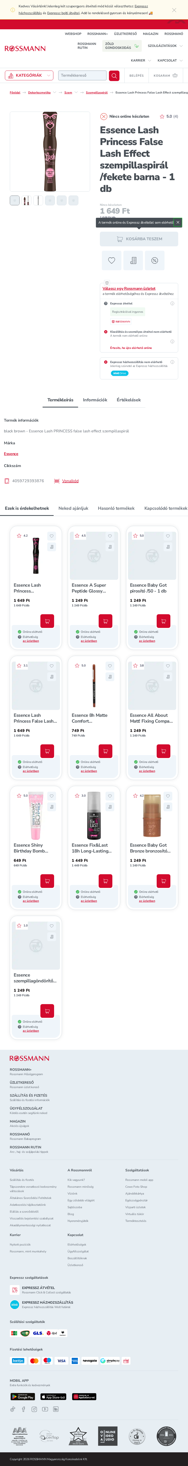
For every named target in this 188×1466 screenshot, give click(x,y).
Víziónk (72, 1194)
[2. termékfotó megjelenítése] (26, 200)
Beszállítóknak (77, 1258)
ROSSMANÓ (173, 34)
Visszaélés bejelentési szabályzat (31, 1218)
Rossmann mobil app (139, 1180)
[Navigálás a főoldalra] (25, 49)
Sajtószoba (75, 1207)
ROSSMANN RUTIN (87, 46)
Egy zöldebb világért (81, 1200)
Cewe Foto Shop (136, 1187)
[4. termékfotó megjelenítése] (50, 200)
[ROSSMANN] (29, 1058)
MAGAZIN (150, 34)
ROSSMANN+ (97, 34)
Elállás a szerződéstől (24, 1212)
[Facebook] (23, 1409)
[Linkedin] (56, 1409)
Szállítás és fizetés (22, 1180)
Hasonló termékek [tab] (116, 508)
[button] (165, 46)
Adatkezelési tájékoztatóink (28, 1205)
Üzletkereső (75, 1265)
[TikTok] (13, 1409)
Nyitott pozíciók (20, 1245)
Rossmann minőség (81, 1187)
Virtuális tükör (134, 1214)
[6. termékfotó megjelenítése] (73, 200)
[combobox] (82, 75)
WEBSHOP (73, 34)
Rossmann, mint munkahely (28, 1251)
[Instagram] (34, 1409)
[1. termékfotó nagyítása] (50, 152)
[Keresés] (114, 76)
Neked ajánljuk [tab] (73, 508)
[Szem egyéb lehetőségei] (76, 92)
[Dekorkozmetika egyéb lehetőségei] (55, 92)
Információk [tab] (95, 400)
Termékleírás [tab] (60, 400)
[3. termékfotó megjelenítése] (38, 200)
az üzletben (31, 641)
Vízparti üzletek (135, 1207)
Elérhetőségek (77, 1245)
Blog (71, 1214)
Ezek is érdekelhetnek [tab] (27, 508)
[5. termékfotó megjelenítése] (62, 200)
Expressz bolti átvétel (63, 13)
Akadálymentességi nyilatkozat (30, 1225)
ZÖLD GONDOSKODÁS (118, 46)
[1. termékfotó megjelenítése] (15, 200)
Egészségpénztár (136, 1200)
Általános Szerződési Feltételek (30, 1198)
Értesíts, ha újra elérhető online (131, 348)
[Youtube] (45, 1409)
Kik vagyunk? (76, 1180)
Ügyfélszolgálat (78, 1251)
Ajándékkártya (134, 1194)
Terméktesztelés (135, 1221)
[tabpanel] (94, 449)
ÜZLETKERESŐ (125, 34)
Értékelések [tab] (129, 400)
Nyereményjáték (78, 1221)
